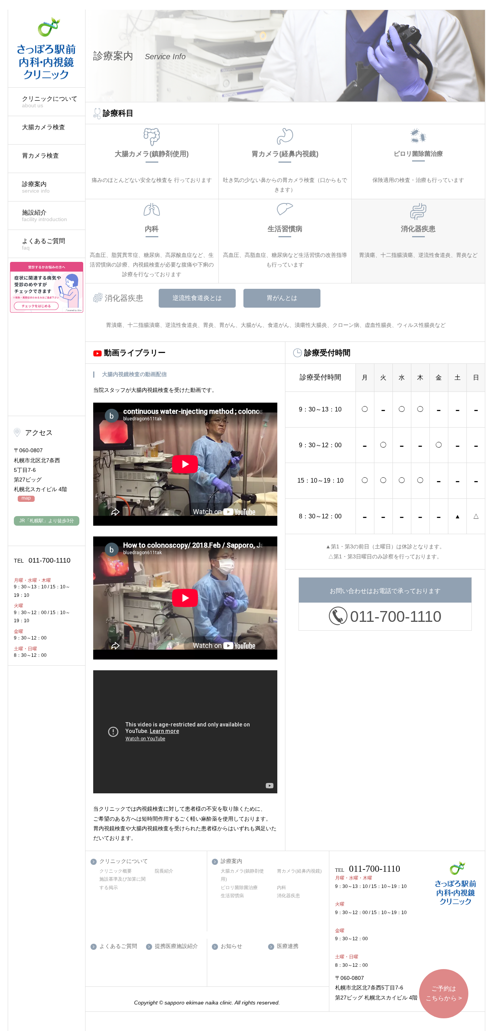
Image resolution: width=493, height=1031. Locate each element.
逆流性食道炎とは (197, 298)
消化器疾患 (288, 895)
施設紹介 (44, 215)
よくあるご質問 (43, 244)
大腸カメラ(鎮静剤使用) (242, 875)
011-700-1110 (42, 560)
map (26, 498)
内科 (281, 887)
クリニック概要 (115, 871)
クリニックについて (49, 101)
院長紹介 (164, 871)
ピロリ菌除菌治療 (239, 887)
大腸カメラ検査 (43, 127)
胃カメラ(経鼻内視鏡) (299, 871)
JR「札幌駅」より (46, 520)
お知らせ (231, 946)
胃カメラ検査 (40, 155)
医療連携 (287, 946)
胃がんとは (282, 298)
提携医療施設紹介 (176, 946)
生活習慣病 (232, 895)
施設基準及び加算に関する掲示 (122, 883)
